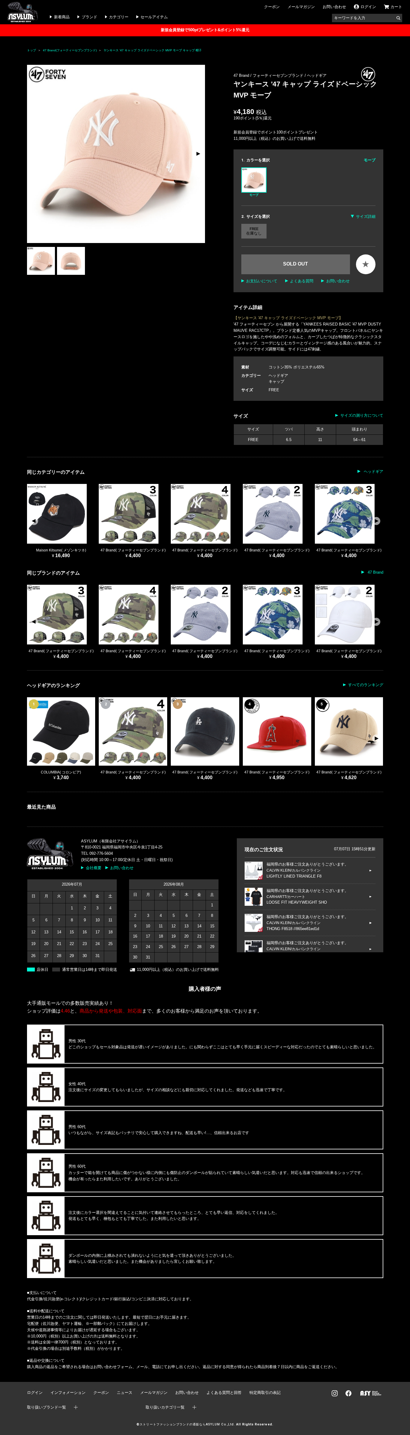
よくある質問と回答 (224, 1392)
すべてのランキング (365, 685)
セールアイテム (154, 17)
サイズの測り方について (361, 415)
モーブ (253, 195)
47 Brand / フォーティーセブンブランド (269, 75)
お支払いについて (261, 281)
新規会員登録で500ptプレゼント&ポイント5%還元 (205, 30)
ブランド (89, 17)
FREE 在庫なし (254, 231)
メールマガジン (301, 7)
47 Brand (374, 572)
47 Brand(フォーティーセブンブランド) (70, 50)
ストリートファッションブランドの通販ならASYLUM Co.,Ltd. (187, 1424)
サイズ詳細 (365, 216)
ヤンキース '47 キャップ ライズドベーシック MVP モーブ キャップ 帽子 (153, 50)
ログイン (35, 1392)
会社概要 (93, 868)
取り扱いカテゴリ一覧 (165, 1407)
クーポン (272, 7)
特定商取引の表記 (265, 1392)
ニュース (124, 1392)
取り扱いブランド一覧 (46, 1407)
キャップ (276, 381)
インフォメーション (68, 1392)
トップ (31, 50)
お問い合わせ (334, 7)
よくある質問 (301, 281)
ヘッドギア (317, 75)
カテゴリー (118, 17)
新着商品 (62, 17)
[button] (198, 154)
